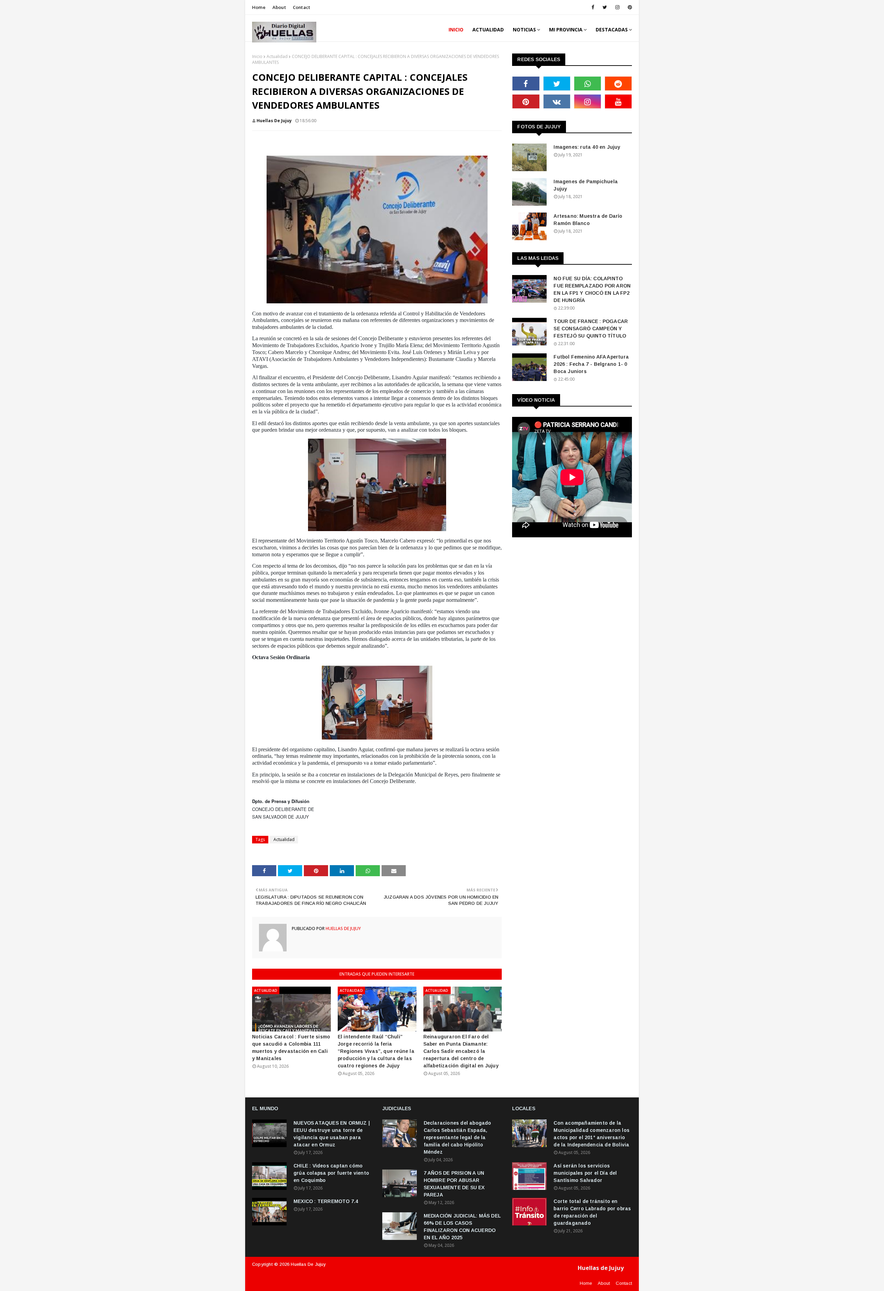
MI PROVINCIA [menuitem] (566, 29)
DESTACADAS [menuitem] (612, 29)
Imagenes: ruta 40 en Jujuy (587, 147)
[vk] (556, 101)
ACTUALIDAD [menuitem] (488, 29)
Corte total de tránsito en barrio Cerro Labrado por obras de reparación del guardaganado (592, 1212)
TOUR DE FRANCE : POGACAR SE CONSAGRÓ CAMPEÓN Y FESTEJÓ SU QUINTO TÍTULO (591, 329)
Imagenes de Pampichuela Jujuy (586, 185)
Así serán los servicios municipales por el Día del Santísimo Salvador (585, 1173)
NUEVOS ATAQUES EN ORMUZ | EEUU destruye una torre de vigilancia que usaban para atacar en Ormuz (332, 1133)
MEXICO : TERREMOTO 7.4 (326, 1201)
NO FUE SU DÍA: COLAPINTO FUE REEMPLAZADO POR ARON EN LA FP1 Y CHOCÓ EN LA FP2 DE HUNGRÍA (592, 289)
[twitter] (604, 7)
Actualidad (277, 56)
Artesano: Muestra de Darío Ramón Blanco (588, 219)
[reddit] (618, 83)
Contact (301, 7)
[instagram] (617, 7)
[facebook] (593, 7)
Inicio (257, 56)
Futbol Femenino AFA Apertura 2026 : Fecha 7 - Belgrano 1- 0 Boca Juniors (591, 364)
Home (259, 7)
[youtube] (618, 101)
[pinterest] (628, 7)
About (279, 7)
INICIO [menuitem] (456, 29)
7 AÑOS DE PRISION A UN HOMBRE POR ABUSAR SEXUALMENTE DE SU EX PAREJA (454, 1183)
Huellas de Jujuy (308, 1264)
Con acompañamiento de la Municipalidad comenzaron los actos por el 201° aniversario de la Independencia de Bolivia (592, 1133)
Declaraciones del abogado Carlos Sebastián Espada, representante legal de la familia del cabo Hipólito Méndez (457, 1137)
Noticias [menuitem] (524, 29)
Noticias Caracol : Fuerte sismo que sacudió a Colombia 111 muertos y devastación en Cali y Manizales (291, 1047)
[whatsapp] (587, 83)
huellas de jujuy (274, 121)
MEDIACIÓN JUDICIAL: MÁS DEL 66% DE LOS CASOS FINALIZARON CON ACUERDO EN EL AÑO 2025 (462, 1226)
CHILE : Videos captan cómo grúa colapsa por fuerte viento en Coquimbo (331, 1173)
